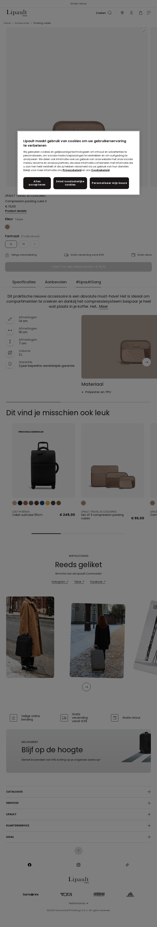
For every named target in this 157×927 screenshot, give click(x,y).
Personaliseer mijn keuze (109, 183)
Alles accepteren (37, 182)
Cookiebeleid (100, 170)
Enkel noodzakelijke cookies (70, 182)
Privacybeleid (72, 170)
